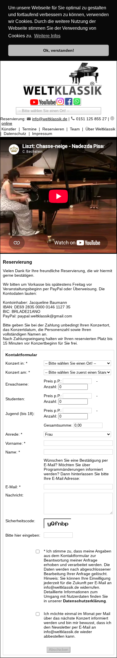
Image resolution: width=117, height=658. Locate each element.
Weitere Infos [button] (47, 35)
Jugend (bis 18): (20, 413)
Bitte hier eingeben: (22, 535)
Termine (29, 129)
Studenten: (15, 399)
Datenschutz (15, 133)
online (6, 123)
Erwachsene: (17, 384)
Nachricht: (14, 495)
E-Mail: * (12, 487)
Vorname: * (15, 443)
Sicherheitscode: (20, 521)
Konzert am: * (17, 372)
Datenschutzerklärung (84, 601)
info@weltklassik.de (49, 119)
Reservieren (53, 129)
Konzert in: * (16, 363)
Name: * (12, 452)
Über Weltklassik (100, 129)
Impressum (42, 133)
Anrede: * (13, 434)
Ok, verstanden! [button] (58, 50)
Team (75, 129)
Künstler (8, 129)
